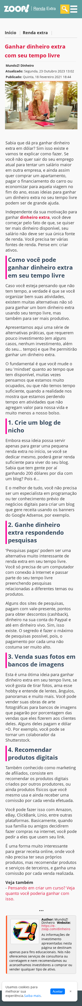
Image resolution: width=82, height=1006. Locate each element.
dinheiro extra (35, 217)
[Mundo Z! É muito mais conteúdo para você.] (29, 15)
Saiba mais (32, 995)
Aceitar (58, 991)
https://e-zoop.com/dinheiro (55, 927)
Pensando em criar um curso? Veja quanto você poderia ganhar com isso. (40, 893)
